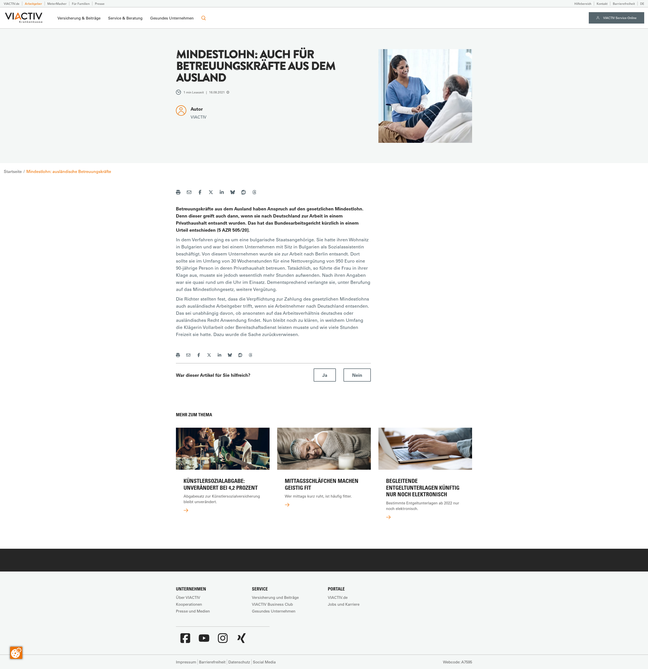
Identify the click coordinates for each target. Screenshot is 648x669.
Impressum (186, 661)
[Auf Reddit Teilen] (243, 192)
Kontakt (602, 4)
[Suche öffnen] (203, 18)
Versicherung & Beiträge (78, 18)
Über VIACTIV (188, 597)
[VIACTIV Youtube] (204, 641)
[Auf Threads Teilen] (254, 192)
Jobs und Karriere (343, 604)
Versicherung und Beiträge (275, 597)
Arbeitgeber (33, 4)
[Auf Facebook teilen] (200, 192)
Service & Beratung (125, 18)
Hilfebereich (582, 4)
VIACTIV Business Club (272, 604)
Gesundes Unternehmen (172, 18)
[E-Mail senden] (189, 192)
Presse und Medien (193, 611)
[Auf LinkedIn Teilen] (221, 192)
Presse (100, 4)
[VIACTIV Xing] (241, 641)
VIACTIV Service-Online (620, 18)
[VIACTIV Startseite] (24, 18)
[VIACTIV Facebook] (185, 641)
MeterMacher (57, 4)
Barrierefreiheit (624, 4)
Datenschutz (239, 661)
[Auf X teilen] (211, 192)
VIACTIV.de (11, 4)
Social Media (264, 661)
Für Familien (81, 4)
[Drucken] (178, 192)
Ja (324, 375)
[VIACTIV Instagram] (222, 641)
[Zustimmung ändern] (16, 653)
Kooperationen (189, 604)
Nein (357, 375)
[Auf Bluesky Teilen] (232, 192)
